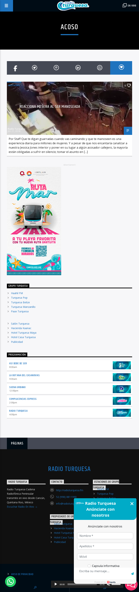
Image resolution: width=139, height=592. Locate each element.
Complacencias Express (23, 399)
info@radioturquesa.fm (69, 503)
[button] (10, 581)
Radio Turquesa (16, 128)
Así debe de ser (18, 363)
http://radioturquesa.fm (69, 490)
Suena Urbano (17, 387)
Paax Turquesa (20, 311)
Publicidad (17, 342)
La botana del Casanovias (24, 375)
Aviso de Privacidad (22, 574)
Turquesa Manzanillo (23, 307)
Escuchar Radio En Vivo (21, 506)
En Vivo (131, 5)
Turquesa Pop (19, 297)
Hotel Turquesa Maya (23, 332)
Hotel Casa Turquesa (23, 337)
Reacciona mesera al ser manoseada (50, 107)
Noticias (14, 85)
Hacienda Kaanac (21, 328)
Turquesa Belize (20, 302)
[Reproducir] (56, 584)
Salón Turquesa (20, 323)
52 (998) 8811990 (66, 497)
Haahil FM (17, 293)
